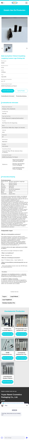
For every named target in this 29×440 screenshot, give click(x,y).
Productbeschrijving (21, 96)
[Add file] (2, 437)
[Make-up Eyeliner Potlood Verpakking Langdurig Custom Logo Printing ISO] (14, 30)
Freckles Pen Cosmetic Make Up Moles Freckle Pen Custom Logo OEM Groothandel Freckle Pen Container (7, 329)
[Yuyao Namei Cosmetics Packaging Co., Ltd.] (15, 3)
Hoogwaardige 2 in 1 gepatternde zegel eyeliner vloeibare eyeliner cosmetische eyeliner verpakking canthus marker (21, 329)
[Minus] (27, 405)
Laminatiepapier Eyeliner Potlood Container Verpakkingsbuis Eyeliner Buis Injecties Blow (7, 377)
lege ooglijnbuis (7, 299)
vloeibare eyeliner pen (8, 303)
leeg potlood (14, 296)
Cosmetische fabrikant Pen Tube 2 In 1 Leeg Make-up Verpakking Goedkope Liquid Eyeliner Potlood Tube (21, 353)
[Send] (27, 437)
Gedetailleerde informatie (7, 96)
